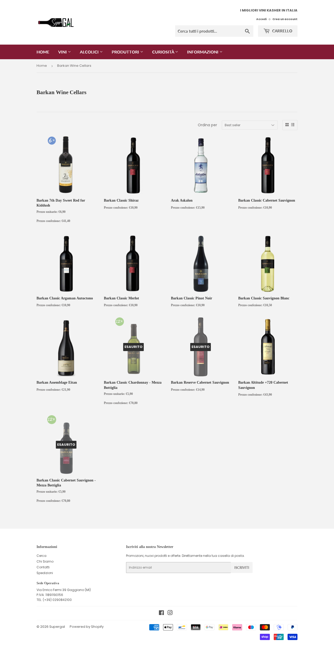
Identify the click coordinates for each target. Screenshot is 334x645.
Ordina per (207, 125)
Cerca (41, 555)
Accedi (261, 19)
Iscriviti (241, 567)
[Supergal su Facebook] (161, 613)
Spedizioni (45, 573)
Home (43, 51)
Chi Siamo (45, 561)
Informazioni (203, 51)
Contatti (43, 567)
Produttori (126, 51)
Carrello (281, 30)
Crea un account (284, 19)
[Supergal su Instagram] (170, 613)
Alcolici (90, 51)
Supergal (57, 626)
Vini (63, 51)
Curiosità (163, 51)
